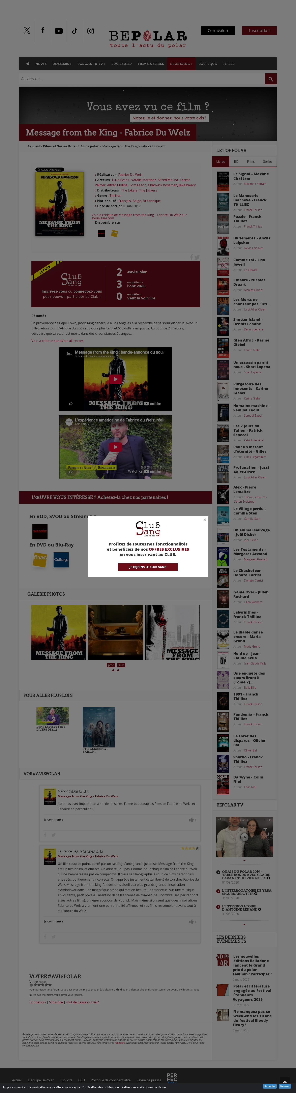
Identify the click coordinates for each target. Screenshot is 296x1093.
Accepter (270, 1086)
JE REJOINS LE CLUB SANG (148, 567)
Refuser (284, 1086)
